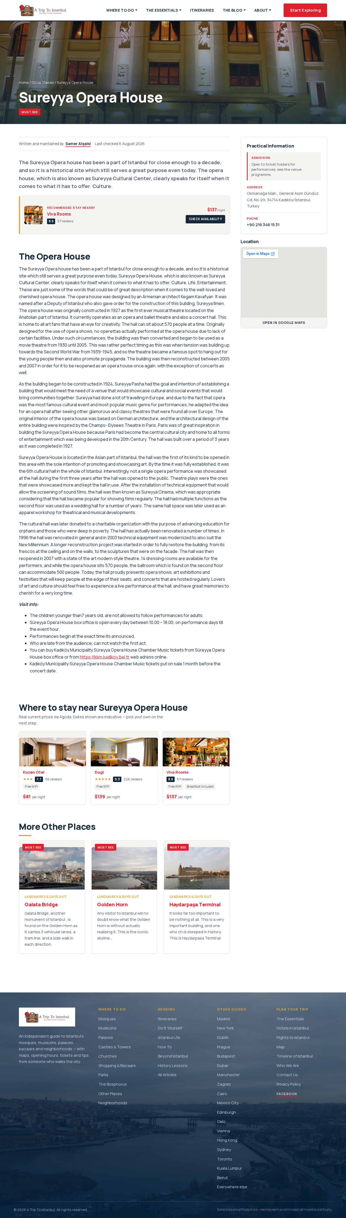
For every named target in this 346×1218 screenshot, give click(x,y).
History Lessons (173, 1065)
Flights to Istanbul (293, 1037)
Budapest (226, 1056)
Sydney (224, 1149)
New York (225, 1028)
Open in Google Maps (283, 322)
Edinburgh (226, 1112)
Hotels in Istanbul (293, 1028)
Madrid (223, 1018)
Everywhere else (232, 1186)
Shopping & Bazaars (117, 1065)
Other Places (43, 82)
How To (165, 1046)
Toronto (224, 1159)
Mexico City (228, 1102)
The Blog (232, 10)
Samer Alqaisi (78, 143)
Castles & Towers (114, 1046)
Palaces (105, 1037)
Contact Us (287, 1074)
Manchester (228, 1074)
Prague (223, 1046)
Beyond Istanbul (173, 1056)
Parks (103, 1074)
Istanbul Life (169, 1037)
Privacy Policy (289, 1084)
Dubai (222, 1065)
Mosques (107, 1018)
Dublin (223, 1037)
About (261, 10)
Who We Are (288, 1065)
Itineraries (202, 10)
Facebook (287, 1093)
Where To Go (120, 10)
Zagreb (224, 1084)
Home (24, 82)
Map (281, 1046)
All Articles (167, 1074)
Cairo (222, 1093)
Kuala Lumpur (229, 1168)
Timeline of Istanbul (295, 1056)
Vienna (223, 1130)
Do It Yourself (170, 1028)
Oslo (221, 1121)
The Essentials (162, 10)
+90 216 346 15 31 (263, 224)
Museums (107, 1028)
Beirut (222, 1177)
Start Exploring (305, 10)
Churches (107, 1056)
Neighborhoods (112, 1102)
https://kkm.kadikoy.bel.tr (104, 657)
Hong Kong (227, 1140)
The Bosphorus (112, 1084)
